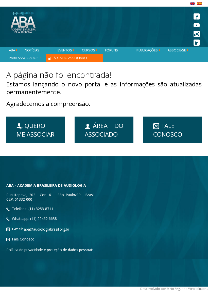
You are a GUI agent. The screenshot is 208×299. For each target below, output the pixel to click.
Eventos (65, 50)
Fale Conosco (23, 239)
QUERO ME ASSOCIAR (35, 129)
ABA (12, 50)
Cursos (89, 50)
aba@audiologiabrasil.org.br (46, 229)
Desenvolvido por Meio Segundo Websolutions (174, 289)
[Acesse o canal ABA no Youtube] (198, 24)
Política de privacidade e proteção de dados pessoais (50, 249)
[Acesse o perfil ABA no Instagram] (198, 33)
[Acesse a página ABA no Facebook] (198, 16)
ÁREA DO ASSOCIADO (104, 129)
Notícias (32, 50)
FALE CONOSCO (167, 129)
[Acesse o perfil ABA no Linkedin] (198, 42)
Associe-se (177, 50)
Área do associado (70, 57)
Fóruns (111, 50)
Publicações (147, 50)
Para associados (24, 57)
